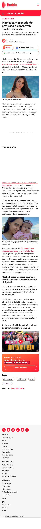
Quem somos (6, 483)
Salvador (5, 444)
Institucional (6, 480)
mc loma (32, 379)
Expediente (6, 486)
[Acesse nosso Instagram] (4, 430)
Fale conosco (6, 489)
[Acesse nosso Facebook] (8, 430)
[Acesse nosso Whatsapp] (27, 430)
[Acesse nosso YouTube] (22, 430)
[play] (20, 341)
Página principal (7, 465)
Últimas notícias (7, 438)
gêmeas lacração (8, 379)
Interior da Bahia (7, 462)
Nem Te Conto (15, 13)
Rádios (4, 499)
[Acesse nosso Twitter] (13, 430)
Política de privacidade (9, 492)
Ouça (8, 47)
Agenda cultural (7, 449)
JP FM (4, 511)
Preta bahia (6, 452)
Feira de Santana (7, 468)
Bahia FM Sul (6, 505)
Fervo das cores (7, 455)
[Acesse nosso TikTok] (18, 430)
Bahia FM (5, 508)
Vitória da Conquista (9, 476)
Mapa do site (6, 495)
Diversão (5, 446)
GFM (3, 502)
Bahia (4, 441)
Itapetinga (5, 471)
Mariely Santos (21, 379)
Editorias (5, 435)
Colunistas (5, 458)
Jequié (4, 474)
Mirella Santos (7, 383)
